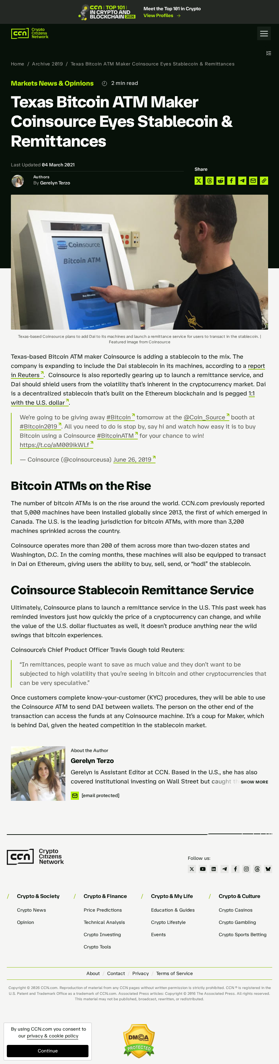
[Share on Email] (253, 181)
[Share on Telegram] (242, 181)
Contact (116, 973)
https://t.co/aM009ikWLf (54, 445)
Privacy (140, 973)
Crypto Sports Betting (242, 935)
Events (158, 935)
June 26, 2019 (132, 459)
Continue (48, 1051)
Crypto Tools (97, 947)
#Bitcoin (118, 417)
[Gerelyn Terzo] (38, 773)
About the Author (89, 750)
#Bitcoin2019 (38, 426)
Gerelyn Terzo (55, 183)
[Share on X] (199, 181)
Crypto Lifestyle (168, 922)
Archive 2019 (47, 64)
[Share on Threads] (210, 181)
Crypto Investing (102, 935)
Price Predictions (103, 910)
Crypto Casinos (235, 910)
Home (17, 64)
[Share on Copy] (264, 181)
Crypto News (31, 910)
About (93, 973)
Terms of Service (174, 973)
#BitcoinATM (115, 435)
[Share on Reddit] (220, 181)
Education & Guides (173, 910)
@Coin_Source (204, 417)
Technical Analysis (104, 922)
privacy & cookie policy (52, 1036)
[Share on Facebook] (231, 181)
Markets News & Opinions (52, 83)
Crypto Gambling (237, 922)
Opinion (25, 922)
